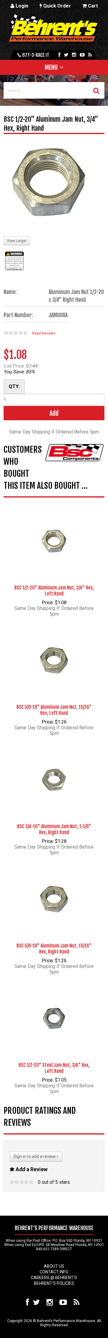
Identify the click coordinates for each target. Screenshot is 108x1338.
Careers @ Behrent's (54, 1277)
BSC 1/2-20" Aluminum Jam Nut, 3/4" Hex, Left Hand (54, 591)
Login (21, 6)
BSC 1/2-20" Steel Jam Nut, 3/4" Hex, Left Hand (54, 1068)
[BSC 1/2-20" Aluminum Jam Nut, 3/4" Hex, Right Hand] (49, 182)
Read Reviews (44, 333)
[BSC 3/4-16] (54, 770)
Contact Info (54, 1271)
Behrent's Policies (54, 1283)
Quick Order (56, 6)
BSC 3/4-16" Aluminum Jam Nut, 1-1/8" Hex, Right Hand (54, 829)
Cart (92, 6)
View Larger (16, 241)
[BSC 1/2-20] (54, 532)
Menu (51, 67)
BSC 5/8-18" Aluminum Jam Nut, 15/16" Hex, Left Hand (54, 710)
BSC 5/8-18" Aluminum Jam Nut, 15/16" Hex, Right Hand (54, 949)
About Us (54, 1266)
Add (54, 413)
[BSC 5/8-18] (54, 651)
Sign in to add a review (35, 1156)
